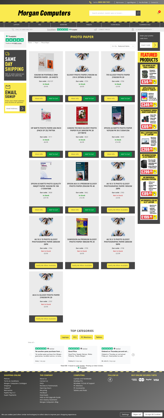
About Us (43, 379)
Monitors (63, 25)
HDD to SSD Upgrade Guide (50, 397)
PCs (39, 25)
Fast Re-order (143, 2)
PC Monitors (86, 337)
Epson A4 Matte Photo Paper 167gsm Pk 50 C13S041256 (118, 129)
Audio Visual (115, 25)
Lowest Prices (104, 30)
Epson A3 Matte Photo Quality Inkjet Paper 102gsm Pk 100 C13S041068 (46, 186)
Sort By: (114, 46)
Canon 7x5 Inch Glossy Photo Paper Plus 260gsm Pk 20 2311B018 (82, 130)
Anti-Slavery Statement (48, 400)
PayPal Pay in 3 (9, 393)
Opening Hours (45, 388)
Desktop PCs (78, 381)
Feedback (43, 393)
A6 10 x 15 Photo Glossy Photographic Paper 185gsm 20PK (118, 186)
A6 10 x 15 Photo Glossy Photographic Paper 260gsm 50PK (118, 241)
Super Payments (10, 395)
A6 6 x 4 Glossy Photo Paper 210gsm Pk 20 (46, 296)
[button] (149, 74)
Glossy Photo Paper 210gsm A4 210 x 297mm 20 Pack (82, 76)
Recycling (43, 390)
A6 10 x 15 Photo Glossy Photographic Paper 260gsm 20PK (46, 241)
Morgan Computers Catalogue (15, 383)
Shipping (7, 386)
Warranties (8, 390)
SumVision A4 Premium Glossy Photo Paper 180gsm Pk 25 (82, 240)
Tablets (89, 25)
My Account (120, 2)
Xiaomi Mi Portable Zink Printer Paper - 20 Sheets (46, 76)
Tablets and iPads (80, 390)
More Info (39, 98)
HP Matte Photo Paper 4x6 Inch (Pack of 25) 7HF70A (46, 129)
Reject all (137, 414)
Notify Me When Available (118, 210)
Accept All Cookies (153, 414)
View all (31, 342)
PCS (74, 337)
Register (133, 2)
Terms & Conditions (11, 381)
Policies (7, 379)
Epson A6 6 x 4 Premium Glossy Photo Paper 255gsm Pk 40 (82, 184)
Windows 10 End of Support (84, 383)
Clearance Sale (144, 25)
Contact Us (154, 2)
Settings (125, 414)
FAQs (42, 383)
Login (128, 2)
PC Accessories (79, 388)
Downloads (44, 395)
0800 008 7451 (101, 2)
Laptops (16, 25)
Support (7, 388)
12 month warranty (144, 30)
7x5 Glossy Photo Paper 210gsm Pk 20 (118, 76)
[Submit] (155, 45)
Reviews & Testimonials (49, 386)
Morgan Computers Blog (49, 402)
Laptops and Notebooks (82, 379)
